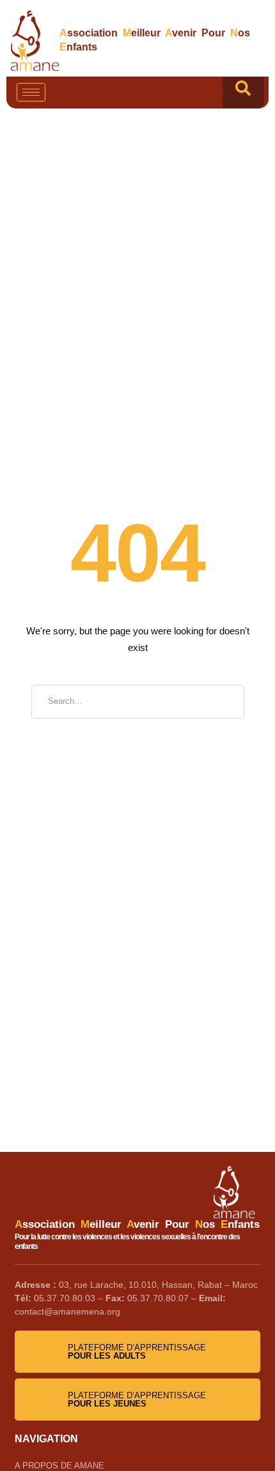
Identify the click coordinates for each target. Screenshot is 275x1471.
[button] (243, 92)
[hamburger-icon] (31, 92)
